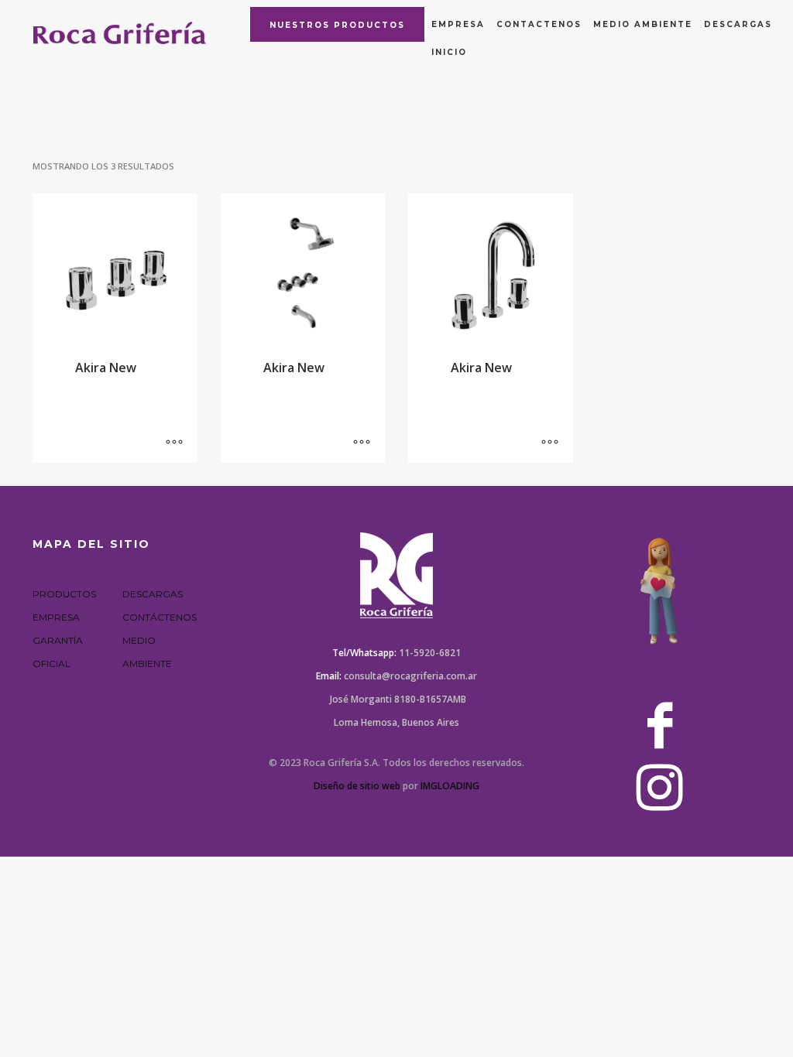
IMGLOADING (450, 785)
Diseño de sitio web (357, 785)
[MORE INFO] (174, 443)
